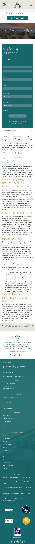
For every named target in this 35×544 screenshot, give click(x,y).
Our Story (6, 457)
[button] (31, 130)
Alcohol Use (6, 450)
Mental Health (7, 403)
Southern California (8, 388)
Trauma (5, 406)
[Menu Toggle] (31, 4)
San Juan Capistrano (9, 383)
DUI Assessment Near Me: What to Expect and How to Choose (17, 488)
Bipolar (5, 447)
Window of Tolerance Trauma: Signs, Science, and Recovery (16, 493)
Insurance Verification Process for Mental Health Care (17, 482)
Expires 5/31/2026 (17, 537)
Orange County (7, 386)
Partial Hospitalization (9, 397)
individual (5, 161)
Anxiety (5, 441)
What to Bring (7, 421)
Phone (5, 85)
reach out (22, 316)
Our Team (6, 460)
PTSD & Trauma (7, 444)
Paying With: (6, 93)
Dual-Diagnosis (7, 436)
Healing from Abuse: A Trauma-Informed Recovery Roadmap (15, 499)
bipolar (13, 149)
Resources (6, 427)
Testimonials (6, 463)
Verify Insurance (7, 415)
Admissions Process (9, 418)
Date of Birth (7, 102)
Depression (6, 438)
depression (10, 168)
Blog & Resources (8, 465)
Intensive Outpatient (9, 400)
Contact (5, 468)
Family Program (7, 408)
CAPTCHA (5, 111)
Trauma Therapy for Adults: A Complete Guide (17, 478)
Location (5, 424)
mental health (17, 136)
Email (5, 76)
